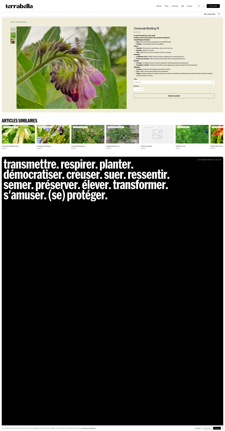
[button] (219, 14)
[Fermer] (223, 428)
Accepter (217, 428)
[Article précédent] (4, 134)
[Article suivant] (221, 134)
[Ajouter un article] (142, 89)
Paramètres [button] (198, 428)
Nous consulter (213, 6)
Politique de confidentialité (89, 428)
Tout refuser (207, 428)
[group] (112, 137)
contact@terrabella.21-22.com (209, 160)
